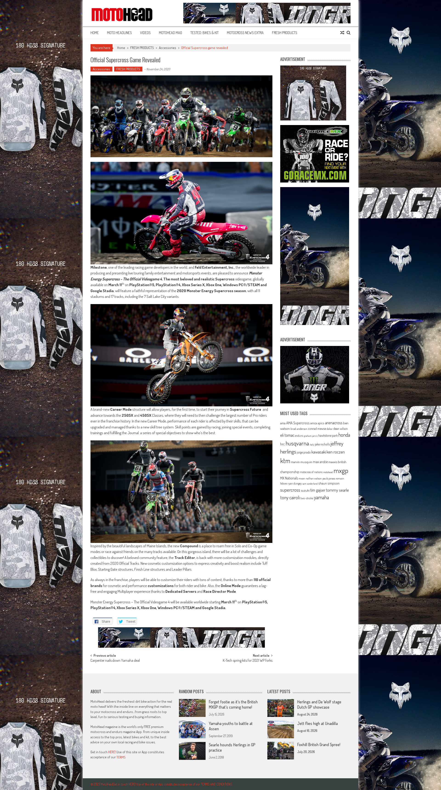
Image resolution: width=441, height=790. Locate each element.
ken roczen (336, 451)
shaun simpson (328, 483)
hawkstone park (328, 435)
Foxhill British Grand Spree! (318, 744)
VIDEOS (145, 32)
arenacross (333, 422)
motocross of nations (311, 472)
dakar (330, 429)
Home (94, 32)
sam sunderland (310, 483)
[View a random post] (342, 32)
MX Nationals (289, 478)
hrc (282, 444)
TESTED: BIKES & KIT (204, 32)
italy (312, 444)
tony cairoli (290, 497)
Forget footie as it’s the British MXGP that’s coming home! (233, 704)
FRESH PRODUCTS (284, 32)
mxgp (341, 470)
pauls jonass (328, 478)
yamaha (321, 497)
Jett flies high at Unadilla (317, 723)
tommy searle (337, 490)
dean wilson (340, 429)
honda (344, 435)
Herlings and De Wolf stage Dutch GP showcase (319, 704)
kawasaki (318, 451)
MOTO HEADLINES (119, 32)
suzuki (305, 490)
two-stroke (306, 498)
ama (283, 423)
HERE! (112, 752)
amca (313, 423)
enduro (299, 435)
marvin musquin (301, 462)
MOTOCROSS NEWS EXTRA (245, 32)
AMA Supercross (298, 422)
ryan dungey (295, 483)
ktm (285, 460)
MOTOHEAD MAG (170, 32)
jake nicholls (322, 444)
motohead (328, 472)
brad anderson (299, 429)
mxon (302, 478)
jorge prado (304, 452)
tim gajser (317, 490)
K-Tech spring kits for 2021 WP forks (247, 661)
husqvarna (297, 443)
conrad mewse (317, 428)
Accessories (167, 48)
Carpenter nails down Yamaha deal (115, 661)
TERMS (121, 757)
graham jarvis (311, 435)
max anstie (320, 461)
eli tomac (287, 435)
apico (321, 423)
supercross (290, 490)
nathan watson (314, 478)
